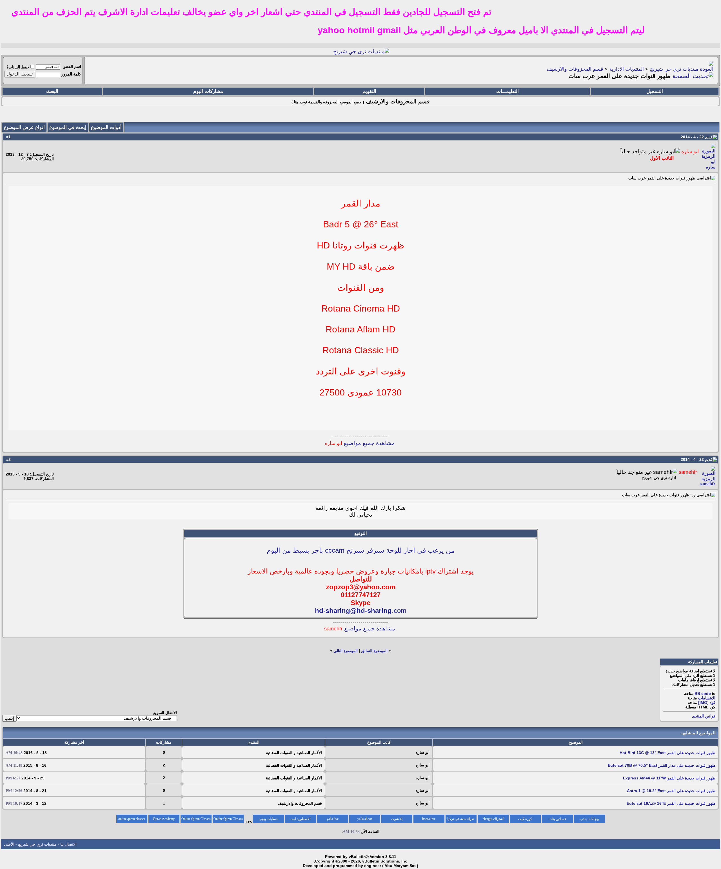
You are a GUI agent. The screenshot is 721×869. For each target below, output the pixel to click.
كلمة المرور (71, 74)
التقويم (369, 91)
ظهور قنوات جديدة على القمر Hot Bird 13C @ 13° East (667, 752)
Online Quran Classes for (228, 820)
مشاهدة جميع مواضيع (360, 443)
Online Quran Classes (196, 819)
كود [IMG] (706, 702)
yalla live (333, 819)
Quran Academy (164, 819)
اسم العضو (72, 66)
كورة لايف (525, 819)
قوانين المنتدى (703, 716)
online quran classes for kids (131, 820)
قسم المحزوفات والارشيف (575, 69)
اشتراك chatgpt (493, 819)
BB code (703, 693)
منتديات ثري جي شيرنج (674, 69)
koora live (428, 819)
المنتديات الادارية (626, 69)
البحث (52, 91)
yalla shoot (364, 819)
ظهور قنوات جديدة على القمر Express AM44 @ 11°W (669, 778)
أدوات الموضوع (106, 127)
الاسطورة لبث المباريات (300, 820)
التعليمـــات (507, 91)
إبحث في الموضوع (67, 127)
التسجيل (654, 91)
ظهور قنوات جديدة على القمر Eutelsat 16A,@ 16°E (671, 803)
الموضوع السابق (374, 650)
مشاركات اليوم (208, 91)
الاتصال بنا (68, 844)
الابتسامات (706, 698)
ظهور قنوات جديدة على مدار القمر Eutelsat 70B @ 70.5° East (661, 765)
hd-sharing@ (336, 610)
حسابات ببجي (268, 819)
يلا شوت (396, 819)
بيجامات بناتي (589, 819)
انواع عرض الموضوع (24, 127)
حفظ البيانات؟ (17, 67)
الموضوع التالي (345, 650)
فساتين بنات (557, 819)
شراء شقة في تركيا (461, 819)
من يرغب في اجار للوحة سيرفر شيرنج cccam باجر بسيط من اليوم (361, 550)
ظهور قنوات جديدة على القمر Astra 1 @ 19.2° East (671, 790)
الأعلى (9, 844)
